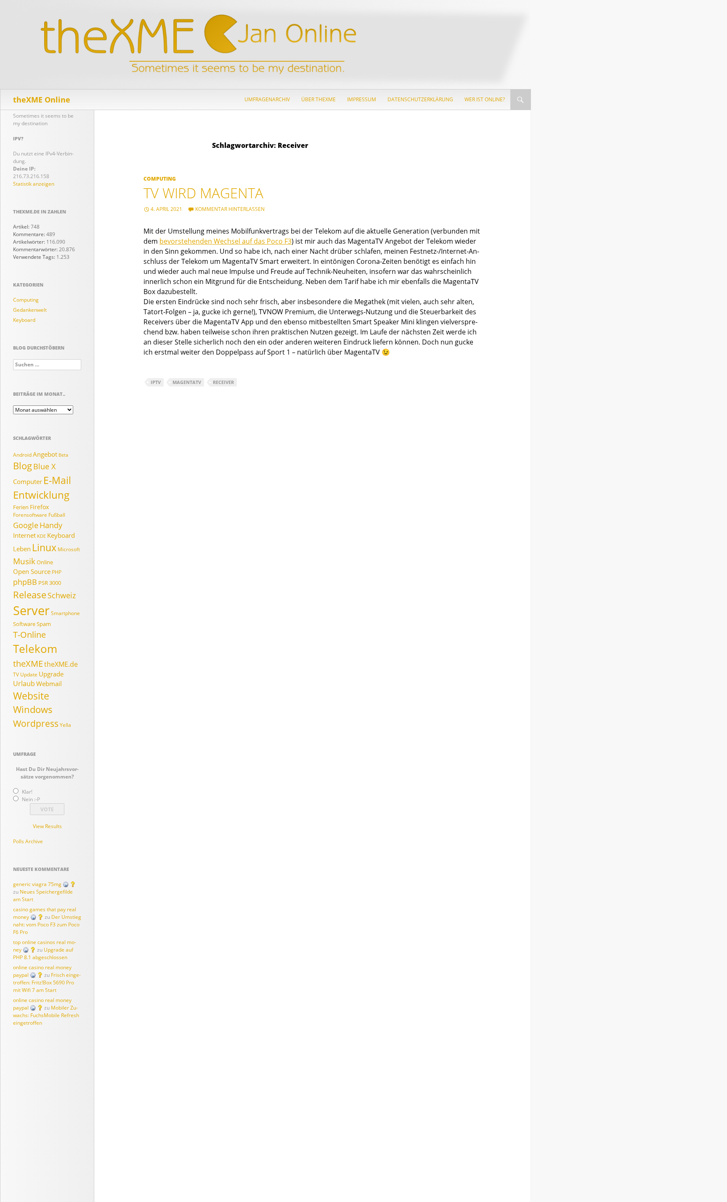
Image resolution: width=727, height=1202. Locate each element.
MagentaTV (186, 382)
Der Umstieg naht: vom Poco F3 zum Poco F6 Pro (47, 924)
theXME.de (61, 664)
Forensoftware (30, 514)
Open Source (31, 572)
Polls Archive (28, 841)
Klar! (27, 791)
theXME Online (41, 100)
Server (31, 610)
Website (31, 695)
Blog (22, 465)
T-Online (29, 634)
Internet (24, 535)
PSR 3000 (49, 583)
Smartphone (65, 613)
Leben (22, 549)
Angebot (45, 454)
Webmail (49, 684)
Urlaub (24, 683)
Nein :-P (31, 799)
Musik (24, 561)
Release (29, 594)
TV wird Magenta (203, 193)
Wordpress (35, 723)
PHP (56, 572)
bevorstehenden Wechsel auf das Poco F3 (225, 241)
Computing (159, 178)
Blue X (44, 466)
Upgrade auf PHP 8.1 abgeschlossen (43, 953)
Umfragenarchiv (267, 99)
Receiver (223, 382)
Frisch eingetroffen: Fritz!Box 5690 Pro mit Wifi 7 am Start (47, 982)
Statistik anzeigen (33, 183)
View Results (47, 826)
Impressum (361, 99)
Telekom (35, 648)
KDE (41, 536)
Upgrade (51, 674)
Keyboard (24, 320)
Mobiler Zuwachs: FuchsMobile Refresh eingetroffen (46, 1015)
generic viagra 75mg (37, 884)
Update (28, 674)
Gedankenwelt (30, 309)
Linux (44, 547)
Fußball (56, 515)
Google (25, 525)
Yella (65, 725)
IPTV (156, 382)
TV (16, 674)
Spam (44, 624)
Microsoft (69, 549)
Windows (33, 709)
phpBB (25, 582)
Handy (51, 525)
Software (24, 624)
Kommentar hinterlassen (230, 209)
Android (22, 455)
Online (45, 562)
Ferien (21, 507)
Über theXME (318, 99)
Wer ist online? (484, 99)
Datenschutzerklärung (420, 99)
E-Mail (57, 480)
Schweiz (62, 595)
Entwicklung (41, 495)
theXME (28, 663)
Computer (27, 482)
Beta (63, 455)
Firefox (39, 507)
